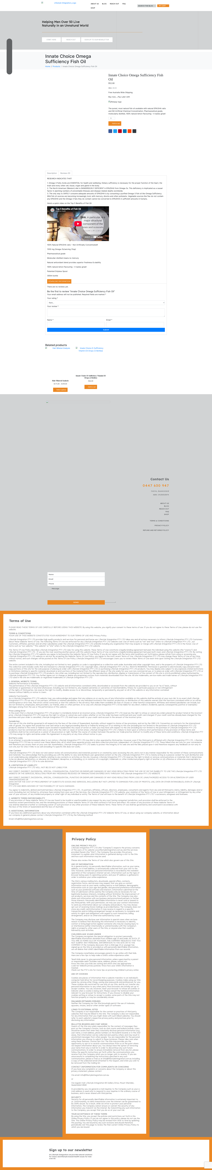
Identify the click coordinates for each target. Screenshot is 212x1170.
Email (109, 320)
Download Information (59, 281)
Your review (53, 306)
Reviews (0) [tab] (65, 173)
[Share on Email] (134, 131)
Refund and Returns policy (156, 530)
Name (50, 320)
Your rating (52, 298)
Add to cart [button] (92, 387)
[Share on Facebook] (110, 131)
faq (124, 4)
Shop (93, 8)
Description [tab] (52, 173)
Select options (61, 390)
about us (95, 4)
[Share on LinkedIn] (125, 131)
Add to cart (116, 123)
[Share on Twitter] (115, 131)
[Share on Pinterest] (120, 131)
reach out (114, 4)
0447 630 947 (156, 485)
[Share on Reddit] (129, 131)
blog (104, 4)
